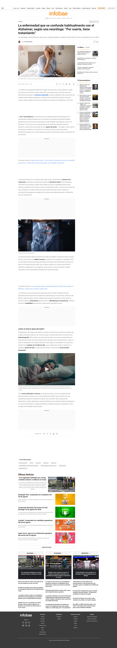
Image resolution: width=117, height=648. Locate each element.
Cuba (70, 8)
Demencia (53, 463)
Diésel (68, 18)
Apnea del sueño (23, 463)
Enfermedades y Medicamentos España (28, 465)
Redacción (59, 616)
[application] (46, 369)
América (42, 616)
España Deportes (86, 8)
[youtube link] (23, 625)
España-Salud (62, 465)
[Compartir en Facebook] (60, 84)
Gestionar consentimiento (91, 621)
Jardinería (58, 18)
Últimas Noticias (77, 8)
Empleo (59, 618)
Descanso (38, 463)
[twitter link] (26, 622)
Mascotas (64, 18)
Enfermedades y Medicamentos (48, 465)
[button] (2, 8)
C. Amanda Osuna (28, 41)
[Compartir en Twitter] (63, 84)
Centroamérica (59, 8)
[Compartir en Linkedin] (66, 84)
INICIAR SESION (111, 8)
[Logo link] (58, 13)
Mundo (65, 8)
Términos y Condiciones (92, 616)
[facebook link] (23, 622)
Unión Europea (52, 18)
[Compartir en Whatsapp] (57, 84)
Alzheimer (46, 463)
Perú (53, 8)
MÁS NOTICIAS (46, 547)
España (43, 8)
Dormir (31, 463)
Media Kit (75, 627)
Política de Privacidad (91, 618)
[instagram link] (29, 622)
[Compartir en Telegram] (69, 84)
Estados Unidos (30, 8)
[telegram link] (26, 625)
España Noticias (23, 468)
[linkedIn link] (29, 625)
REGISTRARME (101, 8)
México (48, 8)
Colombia (38, 8)
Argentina (23, 8)
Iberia (71, 18)
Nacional (94, 8)
